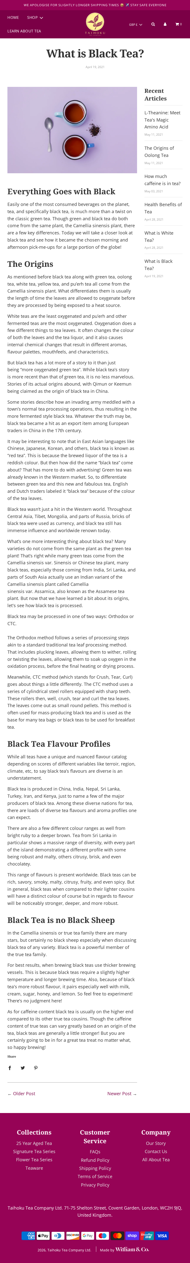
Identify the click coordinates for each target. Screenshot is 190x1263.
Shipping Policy (95, 1168)
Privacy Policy (95, 1185)
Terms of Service (95, 1176)
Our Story (156, 1143)
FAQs (95, 1152)
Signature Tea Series (34, 1151)
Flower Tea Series (34, 1160)
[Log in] (165, 24)
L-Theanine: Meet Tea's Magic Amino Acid (162, 120)
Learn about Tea (24, 30)
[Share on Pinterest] (36, 1067)
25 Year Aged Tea (34, 1143)
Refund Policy (95, 1160)
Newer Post (119, 1093)
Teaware (34, 1168)
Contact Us (156, 1151)
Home (13, 17)
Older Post (24, 1093)
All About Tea (156, 1160)
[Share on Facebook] (10, 1067)
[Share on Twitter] (23, 1067)
